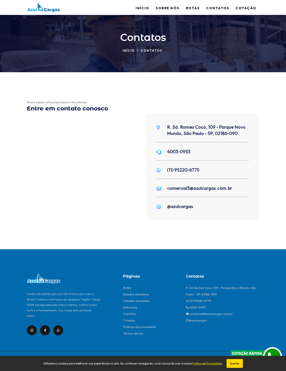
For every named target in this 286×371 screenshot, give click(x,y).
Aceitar (235, 363)
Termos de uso (133, 333)
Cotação (246, 8)
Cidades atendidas (136, 301)
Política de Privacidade (207, 363)
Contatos (217, 8)
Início (142, 8)
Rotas (193, 8)
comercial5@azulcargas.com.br (199, 188)
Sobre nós (167, 8)
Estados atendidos (136, 294)
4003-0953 (178, 152)
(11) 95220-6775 (183, 170)
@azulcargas (180, 206)
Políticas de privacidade (139, 327)
